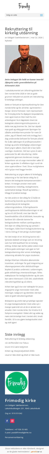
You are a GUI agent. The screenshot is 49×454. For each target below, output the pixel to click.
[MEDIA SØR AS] (36, 451)
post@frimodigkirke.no (21, 432)
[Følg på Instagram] (12, 421)
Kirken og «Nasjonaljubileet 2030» (20, 351)
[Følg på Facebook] (7, 421)
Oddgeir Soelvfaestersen (18, 37)
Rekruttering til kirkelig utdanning (20, 339)
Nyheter (8, 40)
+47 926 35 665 (21, 429)
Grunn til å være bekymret (16, 347)
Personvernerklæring (14, 437)
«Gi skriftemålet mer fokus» (17, 343)
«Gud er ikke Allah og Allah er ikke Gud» (22, 355)
